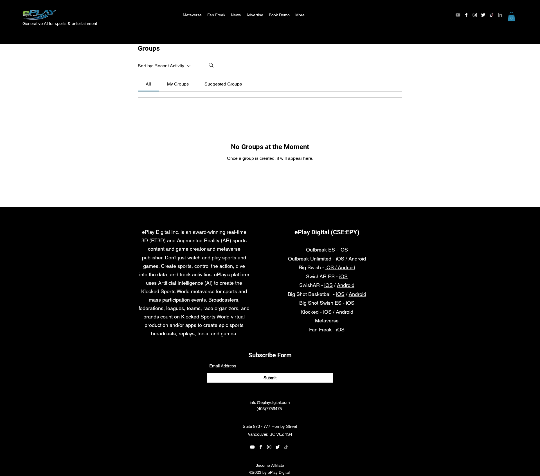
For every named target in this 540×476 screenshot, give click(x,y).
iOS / (331, 267)
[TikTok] (491, 15)
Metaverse (327, 321)
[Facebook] (466, 15)
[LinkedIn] (500, 15)
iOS (343, 250)
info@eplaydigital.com (270, 402)
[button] (511, 16)
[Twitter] (483, 15)
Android (357, 259)
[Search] (211, 65)
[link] (148, 84)
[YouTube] (458, 15)
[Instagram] (475, 15)
